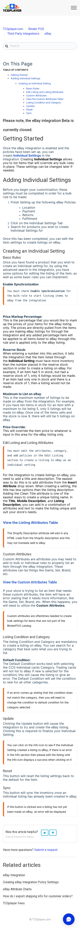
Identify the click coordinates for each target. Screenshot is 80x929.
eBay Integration (14, 875)
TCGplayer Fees (14, 903)
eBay (47, 33)
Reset (29, 109)
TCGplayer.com (13, 29)
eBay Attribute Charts (17, 889)
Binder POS (36, 29)
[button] (73, 7)
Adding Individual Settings (25, 78)
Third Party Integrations (23, 33)
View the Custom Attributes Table (44, 99)
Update (30, 106)
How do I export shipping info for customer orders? (38, 896)
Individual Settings (27, 155)
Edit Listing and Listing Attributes (44, 92)
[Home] (12, 8)
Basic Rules (32, 88)
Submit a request (45, 850)
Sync (29, 113)
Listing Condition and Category (43, 102)
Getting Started (19, 74)
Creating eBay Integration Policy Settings (31, 882)
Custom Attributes (36, 95)
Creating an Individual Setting (34, 83)
